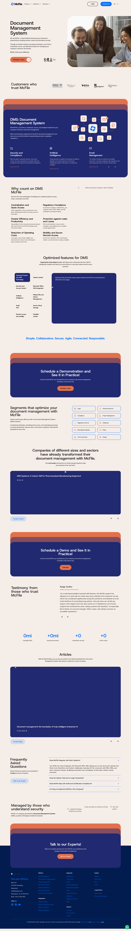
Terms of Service (96, 922)
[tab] (22, 277)
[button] (116, 4)
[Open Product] (30, 4)
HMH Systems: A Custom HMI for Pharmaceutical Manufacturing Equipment (49, 476)
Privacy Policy (84, 922)
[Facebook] (16, 904)
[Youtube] (19, 904)
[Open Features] (49, 4)
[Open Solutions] (40, 4)
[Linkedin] (12, 904)
